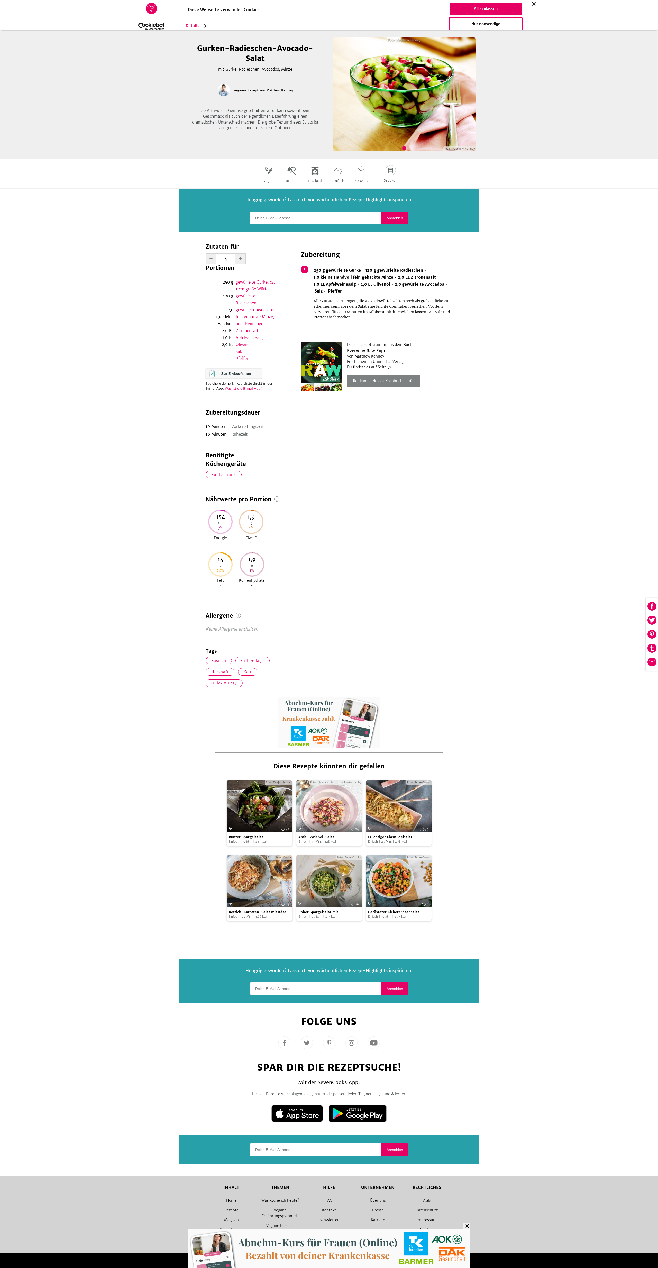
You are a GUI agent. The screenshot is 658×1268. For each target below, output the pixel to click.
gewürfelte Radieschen (246, 299)
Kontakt (329, 1210)
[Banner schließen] (534, 4)
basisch (218, 660)
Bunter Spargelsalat (246, 837)
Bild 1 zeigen (404, 148)
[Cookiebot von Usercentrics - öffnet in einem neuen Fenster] (151, 26)
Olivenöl (243, 344)
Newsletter (329, 1220)
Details (193, 25)
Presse (378, 1210)
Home (231, 1200)
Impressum (427, 1220)
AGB (427, 1200)
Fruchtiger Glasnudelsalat (390, 837)
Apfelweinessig (249, 337)
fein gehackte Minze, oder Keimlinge (255, 320)
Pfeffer (242, 358)
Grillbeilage (252, 660)
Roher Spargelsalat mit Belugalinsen (318, 912)
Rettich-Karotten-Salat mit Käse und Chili (257, 912)
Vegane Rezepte (280, 1225)
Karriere (378, 1220)
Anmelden (395, 218)
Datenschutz (427, 1210)
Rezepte (231, 1210)
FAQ (329, 1200)
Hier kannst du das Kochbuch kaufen (383, 381)
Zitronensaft (247, 330)
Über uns (378, 1200)
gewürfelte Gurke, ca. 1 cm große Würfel (255, 286)
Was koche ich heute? (280, 1200)
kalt (248, 672)
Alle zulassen (486, 8)
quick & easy (224, 683)
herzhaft (220, 672)
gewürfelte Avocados (255, 309)
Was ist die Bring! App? (243, 388)
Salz (239, 351)
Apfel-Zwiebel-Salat (316, 837)
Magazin (231, 1220)
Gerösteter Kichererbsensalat (393, 912)
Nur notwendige (485, 24)
